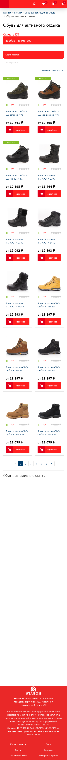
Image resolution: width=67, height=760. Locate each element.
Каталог (18, 12)
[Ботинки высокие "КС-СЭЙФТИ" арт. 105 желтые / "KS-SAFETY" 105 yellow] (49, 283)
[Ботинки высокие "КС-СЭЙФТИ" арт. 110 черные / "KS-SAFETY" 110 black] (49, 411)
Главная (7, 12)
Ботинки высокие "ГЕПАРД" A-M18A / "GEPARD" (15, 305)
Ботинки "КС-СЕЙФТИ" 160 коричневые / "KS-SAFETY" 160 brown (49, 113)
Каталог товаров (18, 744)
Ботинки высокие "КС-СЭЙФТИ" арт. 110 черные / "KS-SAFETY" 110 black (49, 433)
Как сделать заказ (18, 756)
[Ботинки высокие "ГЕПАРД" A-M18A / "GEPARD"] (17, 283)
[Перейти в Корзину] (62, 3)
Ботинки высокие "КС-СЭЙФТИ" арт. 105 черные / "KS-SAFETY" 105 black (49, 369)
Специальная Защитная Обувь (40, 12)
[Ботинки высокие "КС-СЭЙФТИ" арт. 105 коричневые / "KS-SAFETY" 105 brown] (17, 347)
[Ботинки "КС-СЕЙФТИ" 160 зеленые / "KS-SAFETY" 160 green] (17, 92)
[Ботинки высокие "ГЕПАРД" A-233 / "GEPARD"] (17, 219)
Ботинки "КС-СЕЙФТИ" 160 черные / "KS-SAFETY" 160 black (17, 177)
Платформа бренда (48, 756)
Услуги (18, 750)
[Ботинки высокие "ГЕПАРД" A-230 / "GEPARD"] (49, 156)
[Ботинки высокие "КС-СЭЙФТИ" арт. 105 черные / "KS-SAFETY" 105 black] (49, 347)
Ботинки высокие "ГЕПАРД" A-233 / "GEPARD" (14, 241)
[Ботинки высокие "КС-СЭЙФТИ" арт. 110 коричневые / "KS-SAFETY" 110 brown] (17, 411)
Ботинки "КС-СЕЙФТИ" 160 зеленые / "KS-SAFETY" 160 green (17, 113)
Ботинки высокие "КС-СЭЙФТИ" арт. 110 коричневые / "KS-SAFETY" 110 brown (17, 433)
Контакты (48, 750)
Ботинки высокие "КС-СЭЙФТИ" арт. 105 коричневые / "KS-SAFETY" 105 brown (17, 369)
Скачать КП (11, 34)
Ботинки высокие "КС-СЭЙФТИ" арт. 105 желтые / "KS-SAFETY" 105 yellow (49, 305)
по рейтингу (39, 62)
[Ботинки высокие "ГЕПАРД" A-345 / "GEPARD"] (49, 219)
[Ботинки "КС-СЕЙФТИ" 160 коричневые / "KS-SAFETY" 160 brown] (49, 92)
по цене (26, 62)
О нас (49, 744)
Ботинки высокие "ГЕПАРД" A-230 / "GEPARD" (46, 177)
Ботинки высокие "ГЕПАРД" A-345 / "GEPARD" (46, 241)
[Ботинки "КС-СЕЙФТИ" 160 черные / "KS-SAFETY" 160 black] (17, 156)
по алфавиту (11, 62)
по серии (52, 62)
